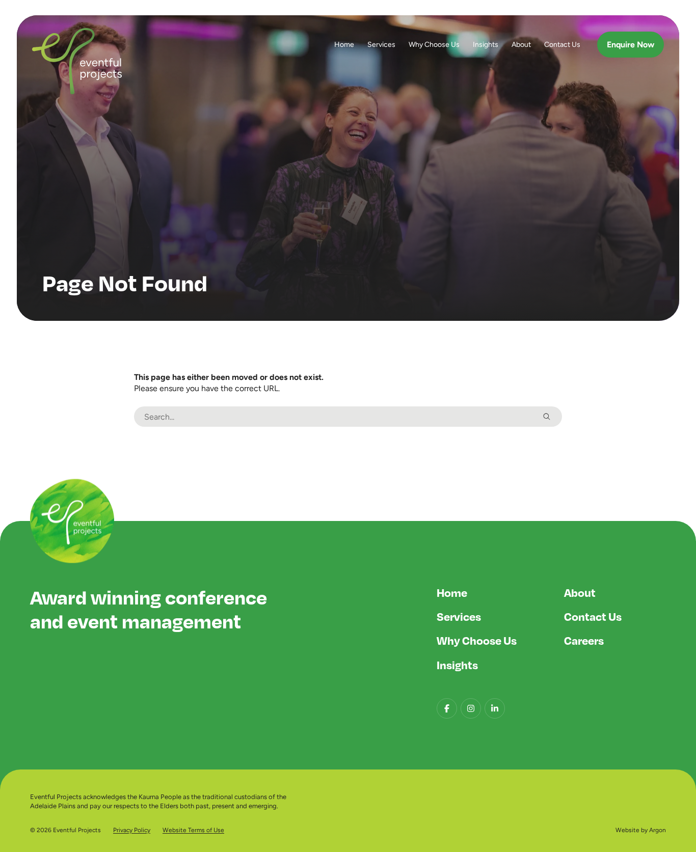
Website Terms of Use (193, 830)
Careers (584, 640)
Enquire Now (630, 44)
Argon (657, 830)
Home (344, 44)
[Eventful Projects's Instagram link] (471, 708)
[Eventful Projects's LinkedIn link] (495, 708)
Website (627, 830)
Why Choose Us (434, 44)
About (521, 44)
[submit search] (547, 416)
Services (381, 44)
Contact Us (562, 44)
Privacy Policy (131, 830)
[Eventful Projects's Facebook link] (447, 708)
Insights (485, 44)
